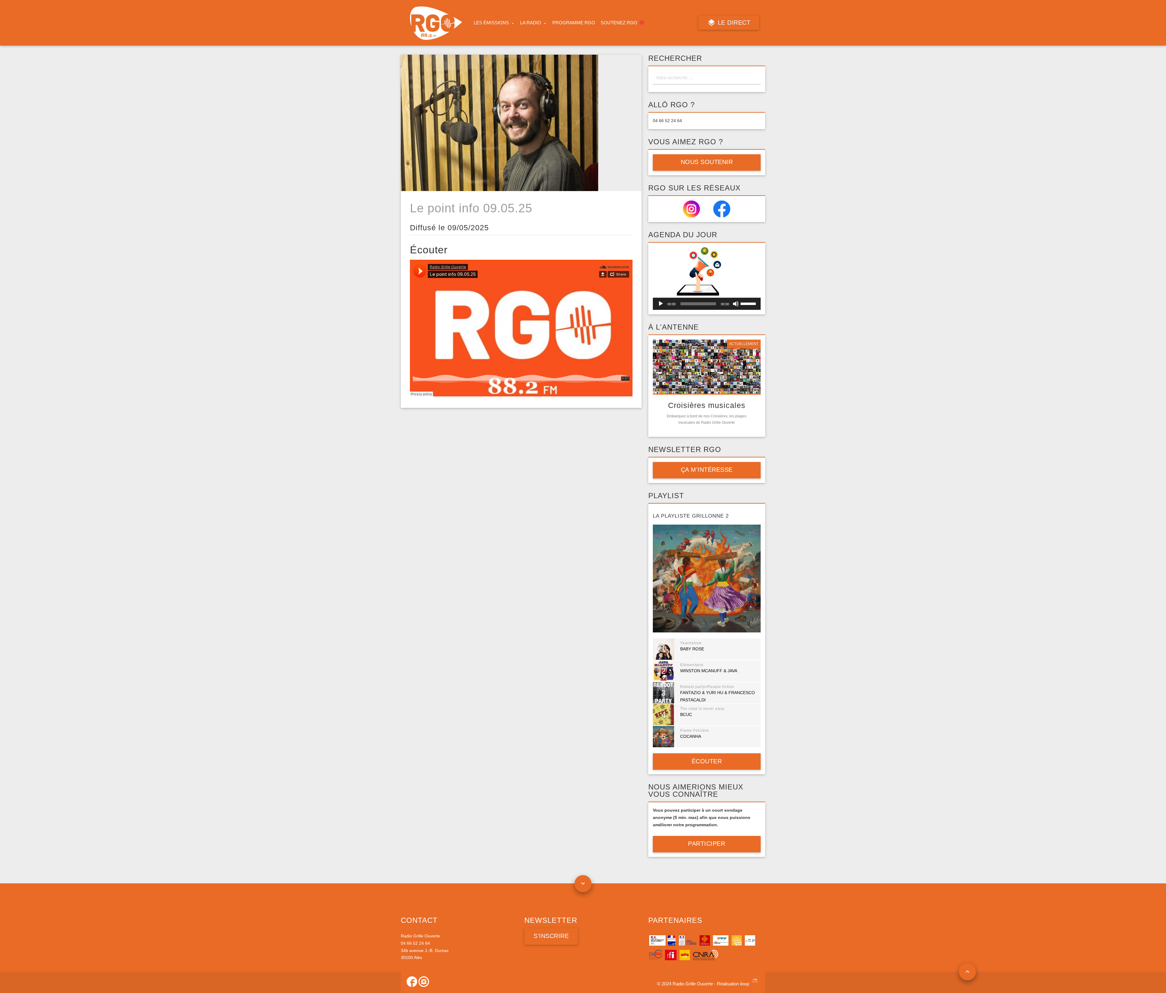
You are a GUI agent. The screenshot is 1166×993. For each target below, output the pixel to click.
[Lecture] (661, 304)
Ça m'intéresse (707, 469)
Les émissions (491, 22)
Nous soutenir (707, 162)
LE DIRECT (733, 22)
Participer (706, 843)
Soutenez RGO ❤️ (622, 22)
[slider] (749, 303)
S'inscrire (551, 936)
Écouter (707, 761)
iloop (745, 983)
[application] (707, 304)
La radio (530, 22)
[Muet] (736, 304)
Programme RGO (573, 22)
